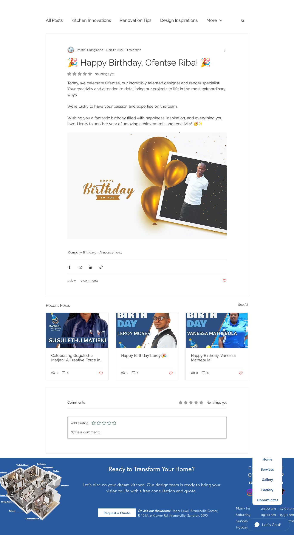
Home (267, 459)
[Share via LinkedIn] (90, 267)
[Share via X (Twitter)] (80, 267)
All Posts (54, 20)
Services (267, 469)
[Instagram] (250, 492)
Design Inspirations (179, 20)
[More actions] (224, 49)
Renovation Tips (136, 20)
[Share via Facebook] (69, 267)
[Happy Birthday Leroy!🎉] (147, 330)
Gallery (267, 480)
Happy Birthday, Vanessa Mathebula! (213, 357)
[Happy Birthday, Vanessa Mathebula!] (217, 330)
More (211, 20)
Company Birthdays (82, 252)
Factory (267, 490)
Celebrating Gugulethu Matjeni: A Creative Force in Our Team (75, 357)
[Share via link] (101, 267)
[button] (243, 20)
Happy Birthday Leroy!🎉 (144, 355)
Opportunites (267, 500)
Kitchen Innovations (91, 20)
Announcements (110, 252)
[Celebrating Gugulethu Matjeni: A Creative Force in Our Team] (77, 330)
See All (243, 304)
